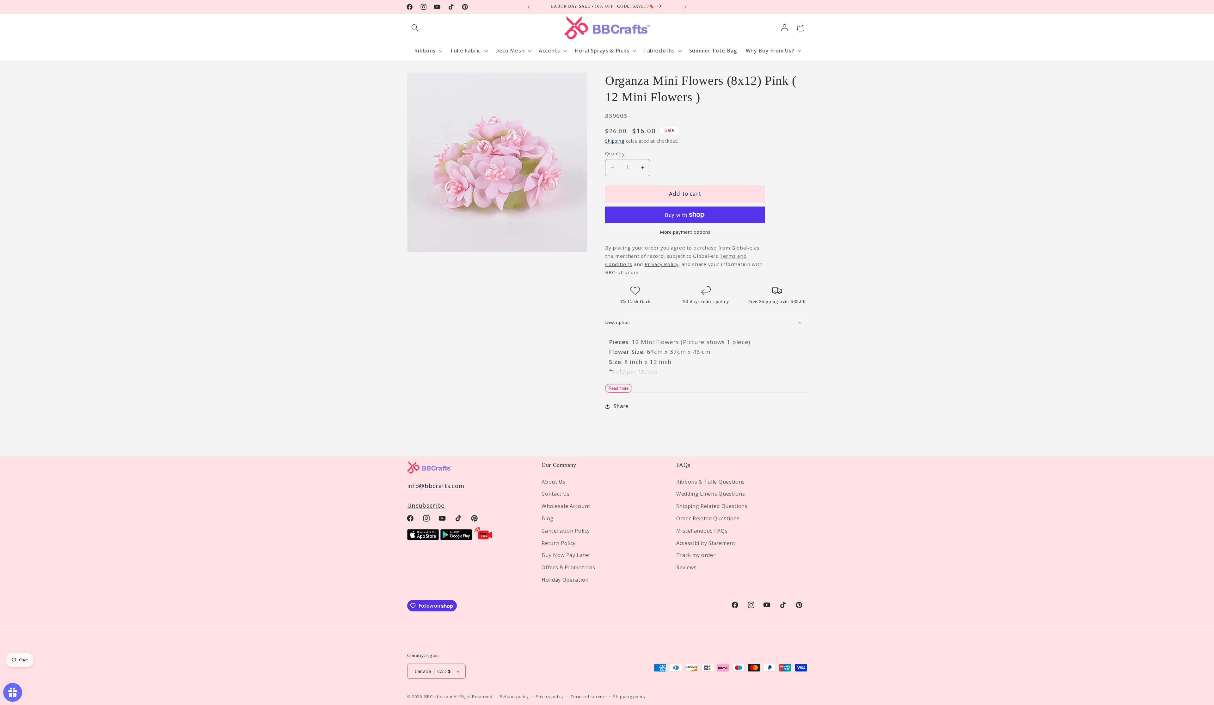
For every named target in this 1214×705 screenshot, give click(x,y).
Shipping (614, 141)
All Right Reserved (473, 696)
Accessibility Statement (705, 543)
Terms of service (588, 696)
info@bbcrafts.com (435, 486)
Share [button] (621, 406)
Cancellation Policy (566, 530)
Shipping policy (629, 696)
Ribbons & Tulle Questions (710, 481)
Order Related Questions (708, 518)
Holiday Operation (565, 579)
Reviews (686, 567)
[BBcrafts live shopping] (483, 538)
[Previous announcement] (529, 7)
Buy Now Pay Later (566, 555)
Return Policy (559, 543)
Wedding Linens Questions (710, 493)
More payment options (685, 232)
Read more (618, 388)
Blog (548, 518)
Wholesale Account (566, 506)
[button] (415, 28)
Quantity (615, 153)
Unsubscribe (426, 505)
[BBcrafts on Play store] (456, 538)
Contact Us (556, 493)
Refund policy (514, 696)
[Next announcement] (685, 7)
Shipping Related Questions (712, 506)
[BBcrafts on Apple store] (423, 538)
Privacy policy (550, 696)
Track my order (696, 555)
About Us (554, 481)
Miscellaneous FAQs (701, 530)
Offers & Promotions (568, 567)
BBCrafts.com (438, 696)
